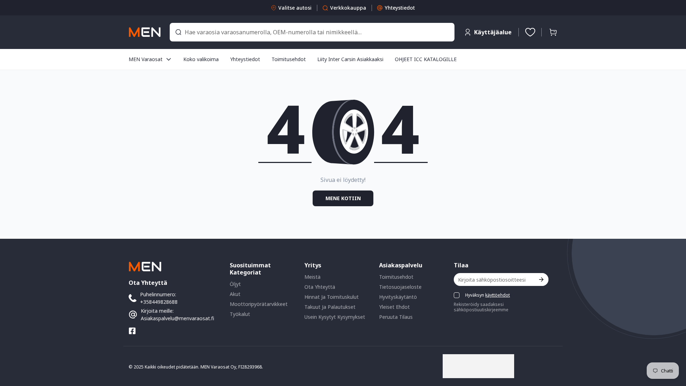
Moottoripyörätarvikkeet (259, 304)
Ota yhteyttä (319, 286)
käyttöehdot (497, 295)
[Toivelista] (530, 32)
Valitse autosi (295, 7)
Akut (235, 294)
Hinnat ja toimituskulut (331, 296)
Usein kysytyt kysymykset (334, 316)
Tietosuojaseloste (400, 286)
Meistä (312, 276)
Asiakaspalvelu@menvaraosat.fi (177, 318)
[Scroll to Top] (672, 347)
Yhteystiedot (400, 7)
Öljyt (235, 284)
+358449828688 (159, 301)
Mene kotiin (343, 198)
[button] (553, 32)
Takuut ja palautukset (330, 306)
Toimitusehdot (396, 276)
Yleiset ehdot (394, 306)
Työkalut (240, 314)
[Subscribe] (540, 279)
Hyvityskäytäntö (398, 296)
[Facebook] (132, 331)
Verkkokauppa (348, 7)
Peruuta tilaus (396, 316)
